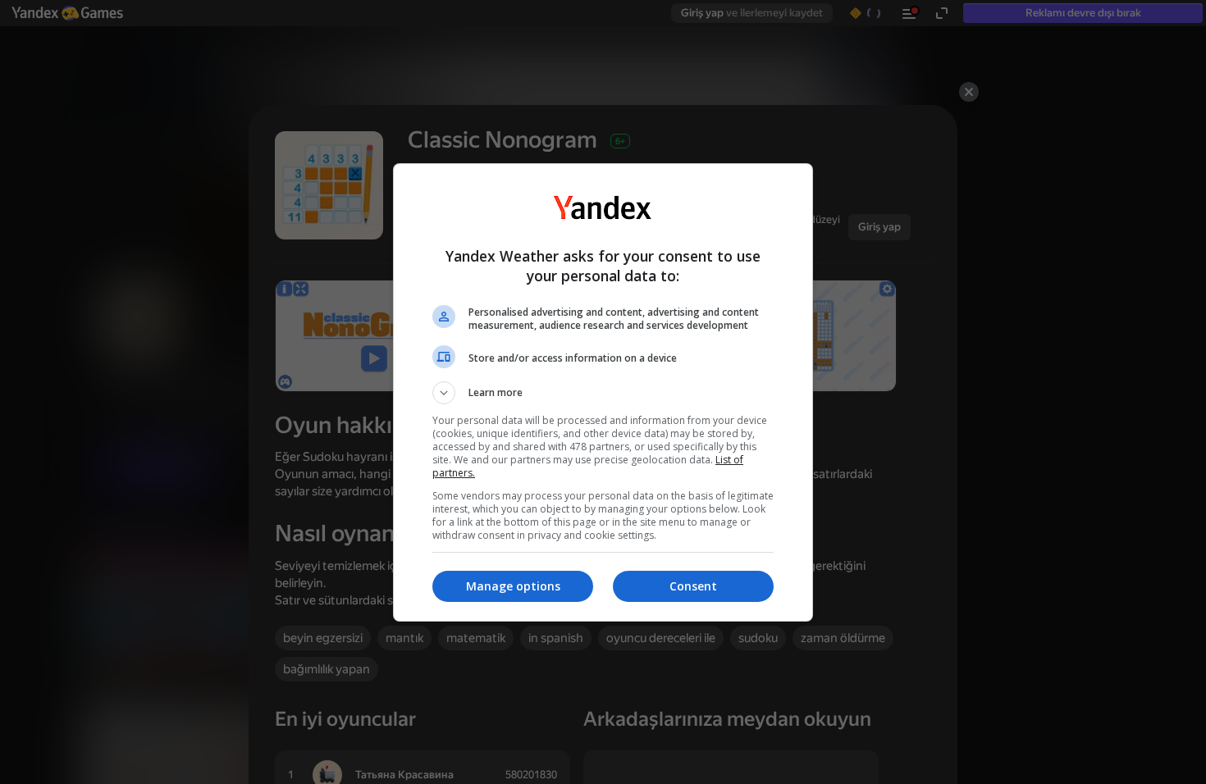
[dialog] (603, 392)
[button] (603, 392)
